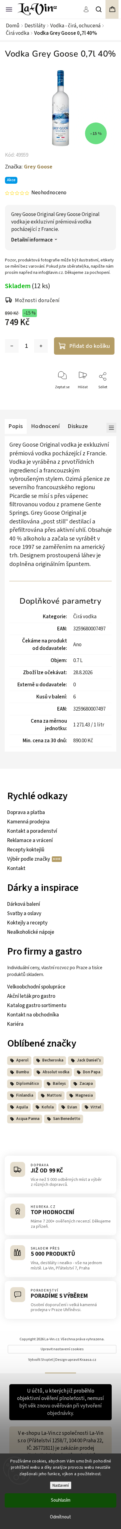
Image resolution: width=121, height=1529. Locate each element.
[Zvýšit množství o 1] (41, 346)
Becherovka (52, 1060)
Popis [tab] (15, 426)
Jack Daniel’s (89, 1060)
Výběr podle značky (29, 859)
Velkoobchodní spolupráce (36, 987)
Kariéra (15, 1024)
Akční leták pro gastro (31, 996)
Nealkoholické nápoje (30, 932)
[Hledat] (98, 9)
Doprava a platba (26, 812)
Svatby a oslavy (24, 913)
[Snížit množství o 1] (12, 346)
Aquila (22, 1107)
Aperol (22, 1060)
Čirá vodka (84, 616)
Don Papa (91, 1072)
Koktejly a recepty (27, 923)
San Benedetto (66, 1118)
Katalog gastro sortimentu (36, 1005)
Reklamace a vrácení (30, 840)
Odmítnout (60, 1517)
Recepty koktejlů (25, 850)
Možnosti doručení (37, 300)
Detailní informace (32, 240)
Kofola (48, 1107)
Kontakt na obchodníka (33, 1015)
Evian (72, 1107)
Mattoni (54, 1095)
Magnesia (84, 1095)
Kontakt (16, 868)
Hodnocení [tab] (45, 426)
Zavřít (104, 398)
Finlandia (24, 1095)
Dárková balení (23, 904)
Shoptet (47, 1359)
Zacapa (86, 1083)
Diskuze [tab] (78, 426)
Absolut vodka (56, 1072)
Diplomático (27, 1083)
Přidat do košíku (89, 346)
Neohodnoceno (48, 193)
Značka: (28, 167)
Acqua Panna (27, 1118)
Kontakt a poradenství (32, 831)
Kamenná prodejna (28, 822)
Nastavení (60, 1485)
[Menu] (9, 8)
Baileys (59, 1083)
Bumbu (22, 1072)
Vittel (96, 1107)
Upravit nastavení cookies (62, 1349)
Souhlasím (60, 1500)
